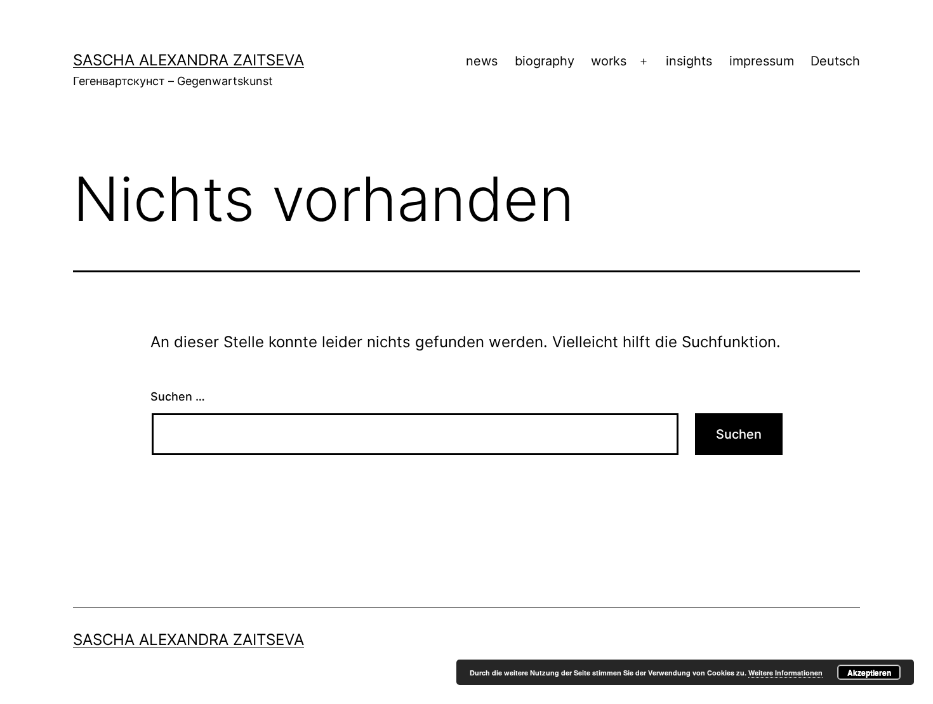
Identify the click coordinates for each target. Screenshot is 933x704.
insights (689, 61)
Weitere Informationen (785, 672)
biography (544, 61)
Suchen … (177, 396)
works (608, 61)
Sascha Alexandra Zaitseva (188, 60)
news (482, 61)
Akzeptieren (869, 672)
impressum (761, 61)
